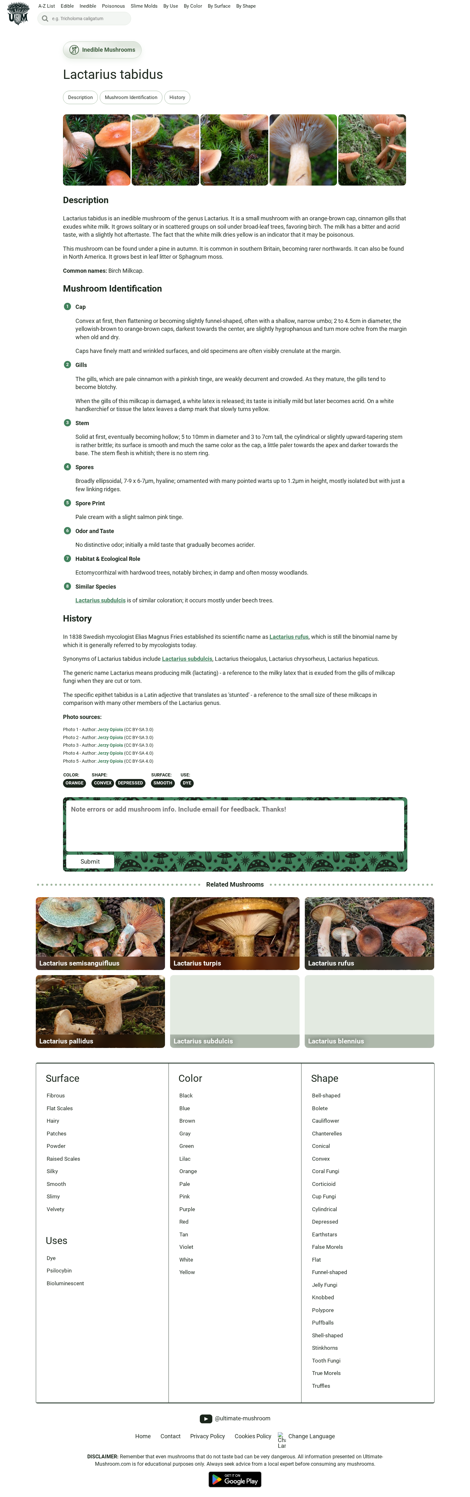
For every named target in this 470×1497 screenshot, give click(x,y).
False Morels (327, 1247)
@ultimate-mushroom (242, 1418)
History (177, 97)
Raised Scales (63, 1159)
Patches (57, 1133)
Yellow (187, 1272)
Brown (187, 1121)
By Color (193, 6)
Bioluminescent (65, 1283)
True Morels (326, 1373)
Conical (321, 1146)
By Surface (219, 6)
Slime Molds (144, 6)
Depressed (130, 783)
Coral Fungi (325, 1171)
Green (186, 1146)
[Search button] (45, 18)
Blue (184, 1108)
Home (143, 1436)
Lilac (185, 1159)
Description (80, 97)
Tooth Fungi (326, 1360)
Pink (184, 1196)
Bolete (320, 1108)
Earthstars (324, 1234)
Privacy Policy (207, 1436)
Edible (67, 6)
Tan (183, 1234)
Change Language (311, 1436)
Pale (184, 1184)
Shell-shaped (327, 1335)
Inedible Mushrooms (108, 49)
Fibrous (56, 1095)
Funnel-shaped (329, 1272)
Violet (186, 1247)
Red (184, 1221)
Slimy (53, 1196)
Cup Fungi (324, 1196)
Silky (52, 1171)
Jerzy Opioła (110, 729)
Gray (185, 1133)
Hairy (53, 1121)
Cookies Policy (253, 1436)
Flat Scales (60, 1108)
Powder (56, 1146)
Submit (90, 861)
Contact (171, 1436)
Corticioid (324, 1184)
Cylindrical (324, 1209)
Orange (74, 783)
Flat (316, 1259)
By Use (170, 6)
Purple (187, 1209)
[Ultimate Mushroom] (18, 14)
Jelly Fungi (324, 1285)
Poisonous (113, 6)
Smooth (162, 783)
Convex (103, 783)
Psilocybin (59, 1270)
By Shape (246, 6)
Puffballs (323, 1322)
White (186, 1259)
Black (186, 1095)
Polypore (323, 1310)
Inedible (88, 6)
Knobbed (323, 1297)
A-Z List (46, 6)
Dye (187, 783)
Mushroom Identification (131, 97)
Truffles (321, 1386)
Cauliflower (325, 1121)
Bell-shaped (326, 1095)
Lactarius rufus (289, 636)
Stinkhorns (325, 1348)
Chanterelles (327, 1133)
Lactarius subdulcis (100, 600)
